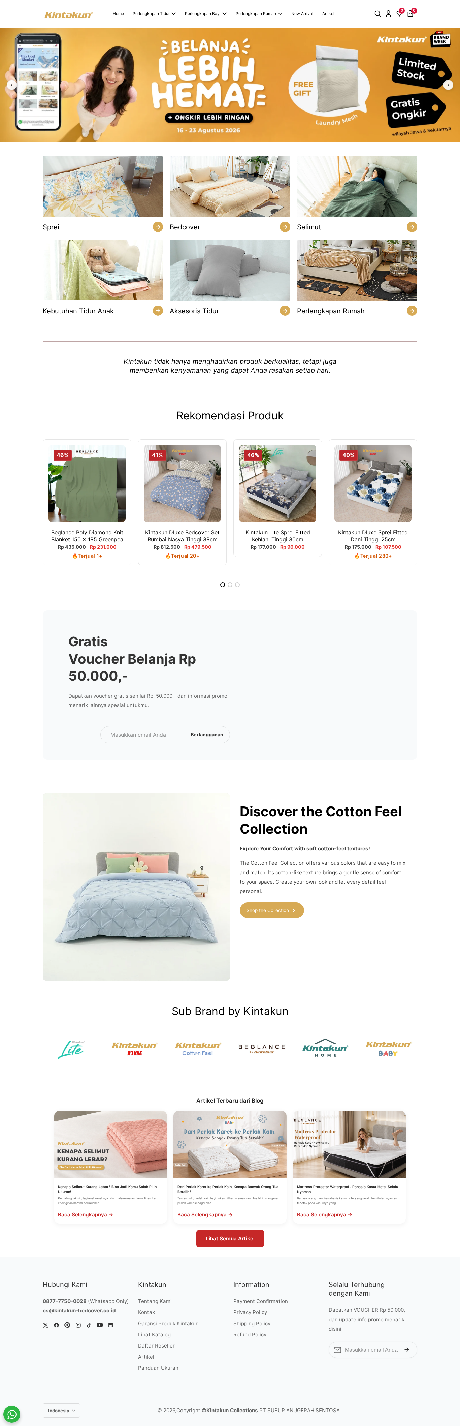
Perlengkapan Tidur (151, 13)
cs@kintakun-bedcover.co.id (79, 1310)
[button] (222, 584)
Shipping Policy (251, 1323)
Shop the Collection (268, 910)
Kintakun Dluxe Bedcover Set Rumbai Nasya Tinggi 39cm (182, 536)
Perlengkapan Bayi (203, 13)
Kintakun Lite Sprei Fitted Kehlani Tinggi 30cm (277, 536)
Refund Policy (249, 1334)
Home (118, 13)
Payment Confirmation (260, 1301)
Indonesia (59, 1410)
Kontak (146, 1312)
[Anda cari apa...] (378, 13)
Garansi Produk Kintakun (168, 1323)
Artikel (328, 13)
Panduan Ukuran (158, 1368)
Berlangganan (207, 734)
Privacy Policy (250, 1312)
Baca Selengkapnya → (85, 1214)
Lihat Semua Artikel (230, 1238)
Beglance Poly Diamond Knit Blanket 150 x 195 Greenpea (87, 536)
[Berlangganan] (407, 1349)
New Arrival (302, 13)
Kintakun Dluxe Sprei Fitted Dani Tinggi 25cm (373, 536)
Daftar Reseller (156, 1345)
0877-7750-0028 (65, 1301)
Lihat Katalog (154, 1334)
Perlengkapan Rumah (256, 13)
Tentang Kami (155, 1301)
